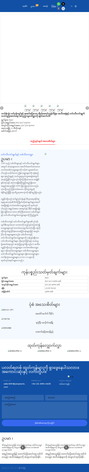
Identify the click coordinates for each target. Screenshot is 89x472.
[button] (57, 6)
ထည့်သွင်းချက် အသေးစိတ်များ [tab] (42, 141)
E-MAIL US (6, 381)
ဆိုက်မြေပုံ (22, 468)
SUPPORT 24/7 (36, 381)
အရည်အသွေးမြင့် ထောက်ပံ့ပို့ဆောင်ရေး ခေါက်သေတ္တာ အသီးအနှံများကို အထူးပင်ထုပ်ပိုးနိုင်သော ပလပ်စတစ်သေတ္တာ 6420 (22, 455)
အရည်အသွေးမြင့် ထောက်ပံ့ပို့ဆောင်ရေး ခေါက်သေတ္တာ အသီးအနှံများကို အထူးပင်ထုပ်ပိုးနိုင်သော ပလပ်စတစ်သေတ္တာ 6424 (65, 455)
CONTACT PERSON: (65, 381)
